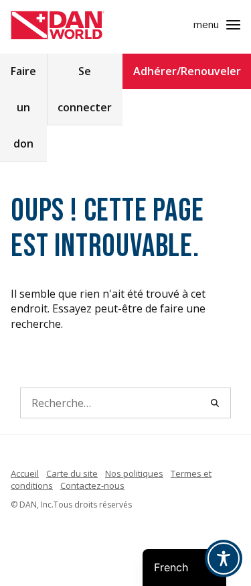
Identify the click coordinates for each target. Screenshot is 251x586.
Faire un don (23, 107)
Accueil (25, 473)
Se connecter (85, 89)
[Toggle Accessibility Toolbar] (223, 558)
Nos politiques (134, 473)
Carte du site (72, 473)
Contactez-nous (92, 485)
